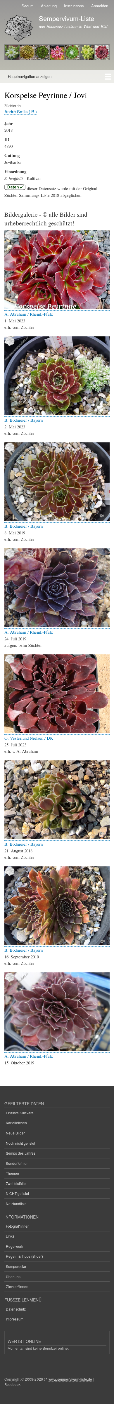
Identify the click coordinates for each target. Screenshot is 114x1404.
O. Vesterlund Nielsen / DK (28, 738)
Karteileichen (16, 1122)
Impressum (14, 1318)
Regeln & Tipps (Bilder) (24, 1256)
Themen (12, 1173)
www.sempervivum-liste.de (70, 1379)
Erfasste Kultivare (20, 1112)
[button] (57, 308)
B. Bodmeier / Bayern (23, 420)
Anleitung (49, 5)
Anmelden (99, 5)
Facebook (12, 1384)
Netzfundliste (16, 1203)
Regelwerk (14, 1246)
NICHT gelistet (17, 1193)
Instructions (74, 5)
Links (10, 1235)
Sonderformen (17, 1163)
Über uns (13, 1276)
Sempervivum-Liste (66, 18)
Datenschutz (16, 1308)
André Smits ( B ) (20, 111)
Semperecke (16, 1266)
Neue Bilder (15, 1132)
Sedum (28, 5)
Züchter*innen (17, 1286)
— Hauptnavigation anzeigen (27, 76)
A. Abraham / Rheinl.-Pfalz (28, 314)
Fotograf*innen (18, 1226)
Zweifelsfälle (16, 1183)
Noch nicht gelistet (20, 1143)
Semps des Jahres (20, 1153)
